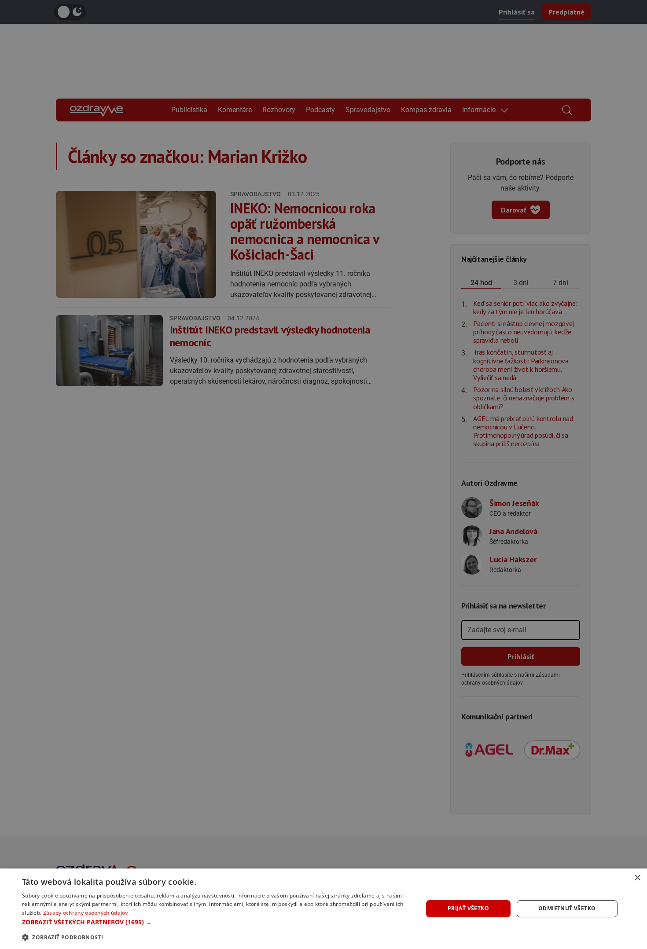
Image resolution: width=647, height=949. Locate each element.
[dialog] (323, 908)
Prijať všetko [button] (468, 908)
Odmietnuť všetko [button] (567, 908)
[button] (216, 922)
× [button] (637, 878)
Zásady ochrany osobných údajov (85, 912)
